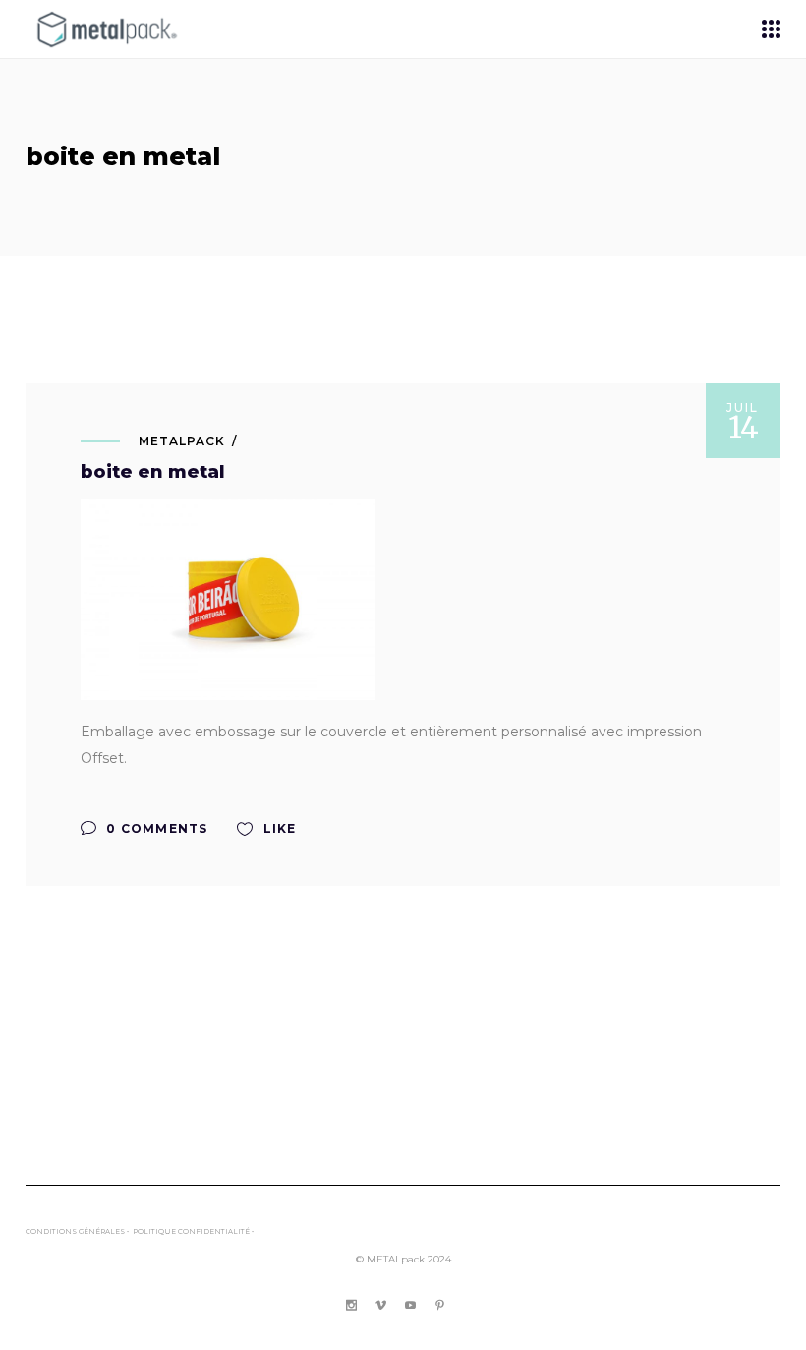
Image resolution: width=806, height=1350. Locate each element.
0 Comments (154, 828)
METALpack (182, 441)
